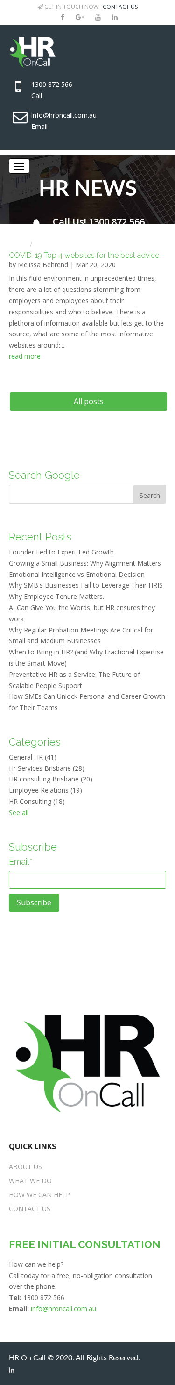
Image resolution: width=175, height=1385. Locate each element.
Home (18, 244)
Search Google (44, 475)
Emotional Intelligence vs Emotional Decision (77, 574)
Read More (25, 356)
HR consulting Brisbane (50, 778)
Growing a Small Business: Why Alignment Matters (85, 563)
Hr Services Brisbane (46, 768)
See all (18, 812)
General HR (32, 757)
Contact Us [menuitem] (29, 1208)
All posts (89, 401)
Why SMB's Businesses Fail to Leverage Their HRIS (86, 585)
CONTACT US (120, 7)
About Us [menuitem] (25, 1166)
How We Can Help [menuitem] (39, 1194)
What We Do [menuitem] (30, 1180)
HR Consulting (37, 801)
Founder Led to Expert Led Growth (61, 551)
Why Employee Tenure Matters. (56, 596)
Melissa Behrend (43, 264)
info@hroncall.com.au (64, 115)
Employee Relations (45, 790)
